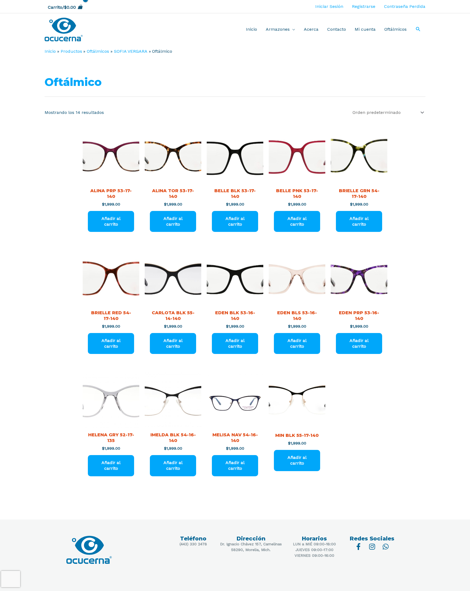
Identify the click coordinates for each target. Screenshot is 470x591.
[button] (418, 29)
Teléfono (193, 538)
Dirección (251, 538)
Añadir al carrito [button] (110, 221)
